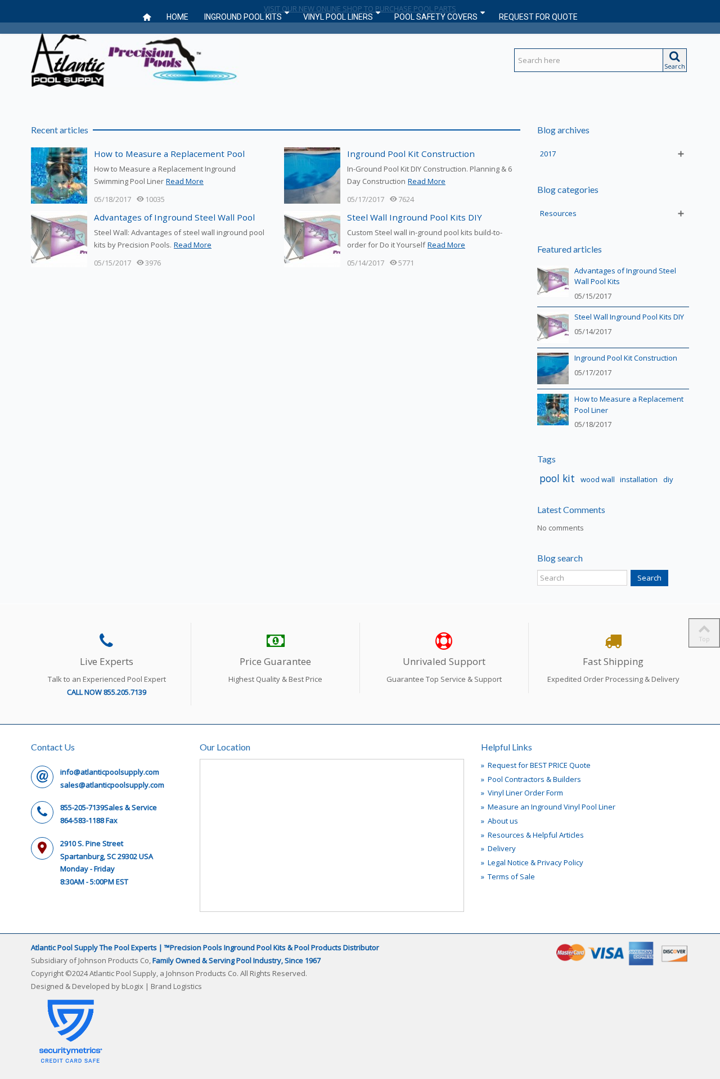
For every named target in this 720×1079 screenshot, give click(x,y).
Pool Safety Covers (436, 16)
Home (177, 16)
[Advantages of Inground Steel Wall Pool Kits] (59, 238)
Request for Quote (538, 16)
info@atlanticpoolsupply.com (109, 772)
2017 (548, 154)
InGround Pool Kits (243, 16)
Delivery (498, 848)
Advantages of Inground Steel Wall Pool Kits (625, 276)
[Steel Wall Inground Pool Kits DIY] (312, 238)
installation (639, 479)
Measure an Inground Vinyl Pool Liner (548, 807)
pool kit (557, 478)
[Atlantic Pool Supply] (135, 58)
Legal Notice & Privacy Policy (532, 862)
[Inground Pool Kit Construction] (312, 174)
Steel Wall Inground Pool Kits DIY (414, 217)
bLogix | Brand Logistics (162, 986)
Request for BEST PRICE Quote (536, 765)
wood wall (597, 479)
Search (649, 578)
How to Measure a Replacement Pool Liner (628, 404)
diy (668, 479)
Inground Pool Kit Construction (411, 153)
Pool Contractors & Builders (531, 779)
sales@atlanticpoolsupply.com (112, 785)
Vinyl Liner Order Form (522, 793)
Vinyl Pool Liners (338, 16)
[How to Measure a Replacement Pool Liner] (59, 174)
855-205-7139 (82, 807)
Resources (558, 213)
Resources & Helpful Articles (532, 835)
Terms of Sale (508, 876)
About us (499, 821)
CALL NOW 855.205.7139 (106, 692)
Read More (185, 181)
